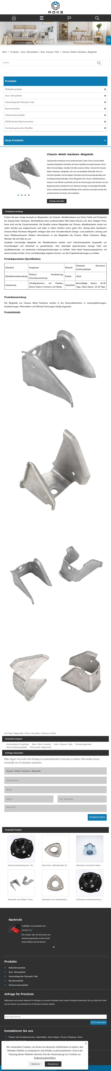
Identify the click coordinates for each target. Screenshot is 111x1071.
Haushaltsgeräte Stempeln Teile (19, 102)
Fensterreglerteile (83, 744)
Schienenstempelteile (15, 115)
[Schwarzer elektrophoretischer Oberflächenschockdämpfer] (90, 882)
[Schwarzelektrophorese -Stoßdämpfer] (21, 848)
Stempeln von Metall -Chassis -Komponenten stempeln (22, 899)
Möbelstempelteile (13, 89)
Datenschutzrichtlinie (45, 1058)
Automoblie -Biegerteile (40, 747)
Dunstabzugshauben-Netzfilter (19, 128)
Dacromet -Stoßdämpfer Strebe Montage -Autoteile (56, 865)
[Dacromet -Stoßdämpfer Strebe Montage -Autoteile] (55, 848)
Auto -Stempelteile (29, 52)
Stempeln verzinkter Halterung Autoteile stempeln (90, 865)
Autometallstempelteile (16, 747)
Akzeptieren (53, 1064)
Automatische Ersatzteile (17, 744)
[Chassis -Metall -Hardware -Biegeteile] (23, 172)
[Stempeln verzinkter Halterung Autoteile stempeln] (90, 848)
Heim (4, 52)
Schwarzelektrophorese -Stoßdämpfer (22, 865)
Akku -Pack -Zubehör (41, 744)
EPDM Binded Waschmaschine (19, 121)
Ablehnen (35, 1064)
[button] (54, 946)
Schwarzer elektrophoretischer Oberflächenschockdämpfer (90, 899)
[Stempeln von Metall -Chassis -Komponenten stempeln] (21, 882)
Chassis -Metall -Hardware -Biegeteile (79, 52)
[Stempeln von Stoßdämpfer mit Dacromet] (55, 882)
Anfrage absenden (56, 201)
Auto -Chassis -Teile (50, 52)
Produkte (14, 52)
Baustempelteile (12, 108)
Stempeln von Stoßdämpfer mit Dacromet (56, 899)
